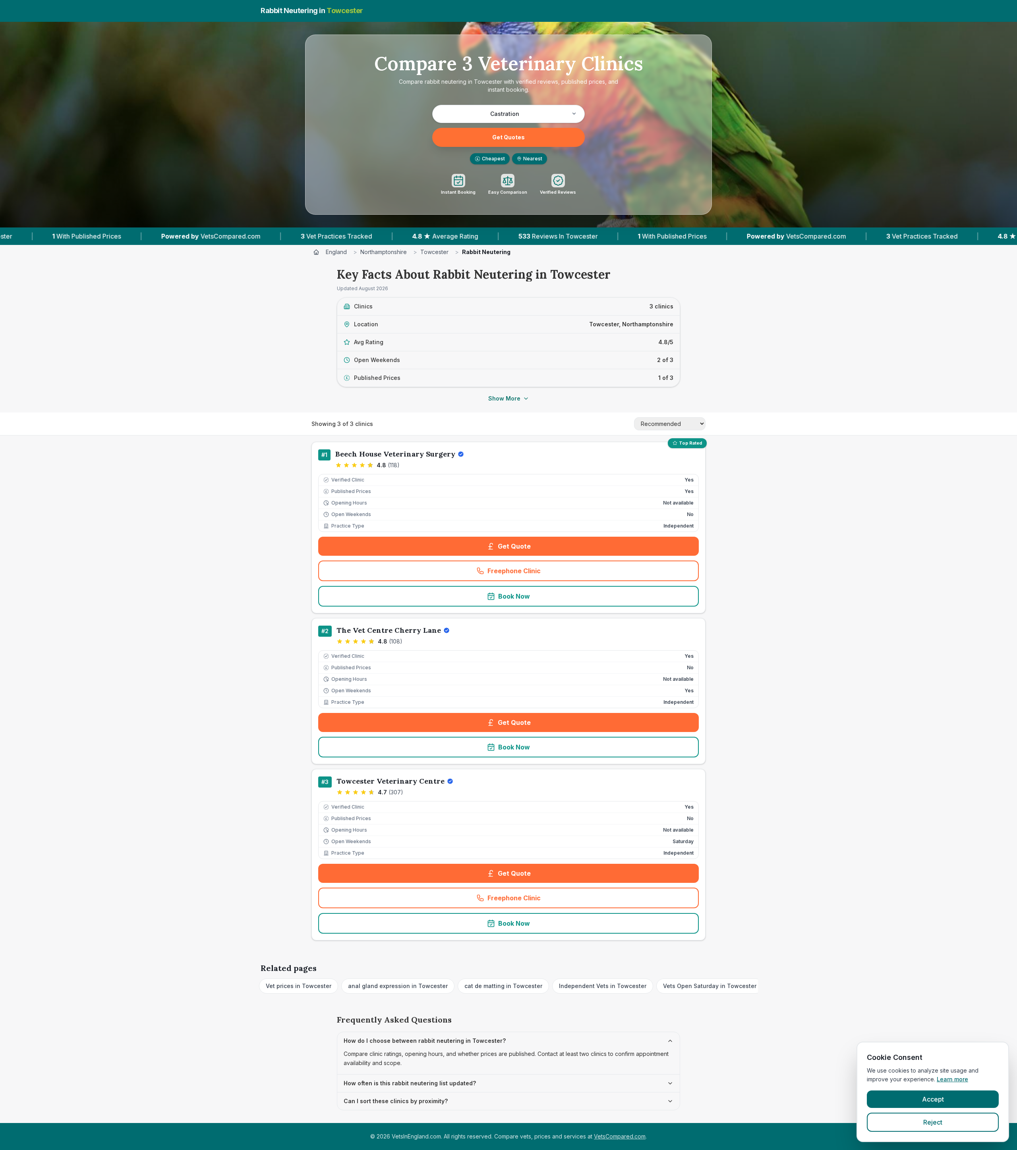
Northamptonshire (383, 251)
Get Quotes (508, 137)
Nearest (532, 159)
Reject (932, 1122)
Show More (504, 398)
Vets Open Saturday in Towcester (709, 985)
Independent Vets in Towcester (602, 985)
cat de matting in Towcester (503, 985)
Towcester (434, 251)
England (336, 251)
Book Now (514, 596)
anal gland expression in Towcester (398, 985)
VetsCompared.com (620, 1136)
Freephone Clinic (539, 573)
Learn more (952, 1079)
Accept (933, 1099)
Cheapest (491, 159)
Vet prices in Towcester (298, 985)
